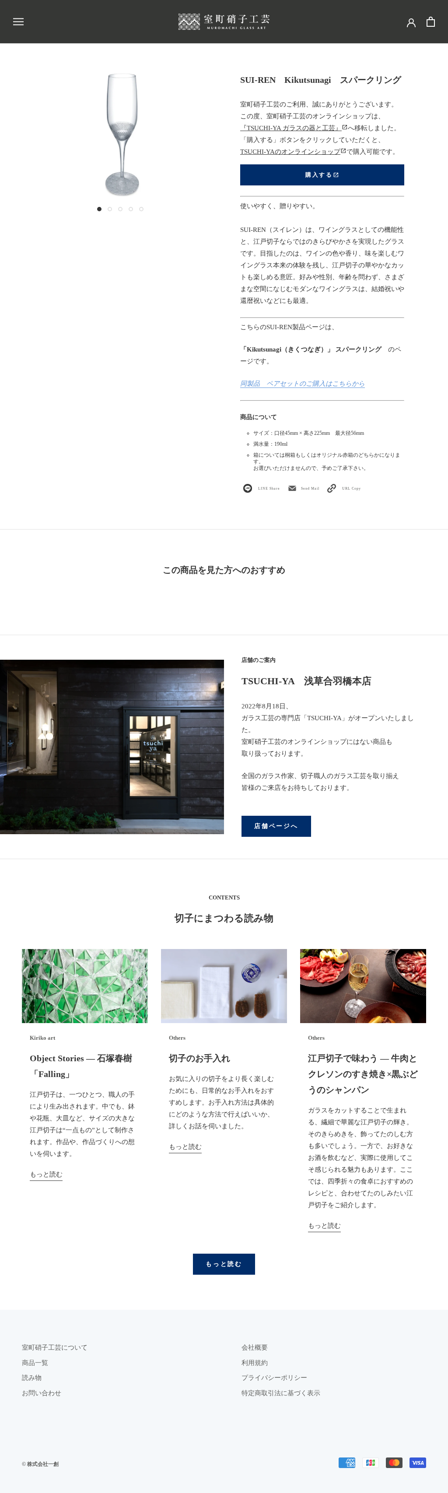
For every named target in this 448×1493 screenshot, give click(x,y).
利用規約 (255, 1362)
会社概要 (255, 1347)
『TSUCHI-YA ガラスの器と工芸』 (294, 128)
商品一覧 (35, 1362)
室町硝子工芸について (55, 1347)
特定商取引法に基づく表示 (281, 1393)
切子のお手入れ (199, 1058)
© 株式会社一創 (40, 1464)
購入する (322, 174)
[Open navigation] (18, 21)
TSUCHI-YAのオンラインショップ (293, 151)
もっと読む (46, 1174)
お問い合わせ (41, 1393)
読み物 (32, 1377)
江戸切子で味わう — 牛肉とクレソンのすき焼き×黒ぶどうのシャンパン (363, 1074)
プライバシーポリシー (274, 1377)
